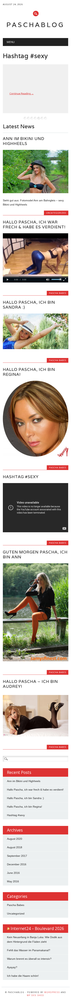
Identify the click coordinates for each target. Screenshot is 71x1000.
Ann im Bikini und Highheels (23, 141)
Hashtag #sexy (25, 55)
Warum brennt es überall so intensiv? (29, 958)
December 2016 (16, 864)
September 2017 (17, 855)
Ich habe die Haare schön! (23, 975)
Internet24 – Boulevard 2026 (37, 928)
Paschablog (35, 24)
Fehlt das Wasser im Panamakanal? (28, 950)
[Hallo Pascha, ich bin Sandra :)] (35, 348)
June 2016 (13, 872)
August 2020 (14, 838)
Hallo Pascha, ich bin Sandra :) (29, 305)
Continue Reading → (21, 93)
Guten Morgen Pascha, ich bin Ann (35, 554)
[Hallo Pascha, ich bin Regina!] (35, 455)
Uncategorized (56, 212)
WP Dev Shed (35, 995)
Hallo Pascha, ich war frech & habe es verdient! (34, 224)
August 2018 (14, 847)
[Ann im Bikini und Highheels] (35, 192)
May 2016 (13, 881)
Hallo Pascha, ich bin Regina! (29, 372)
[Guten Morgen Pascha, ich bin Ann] (35, 660)
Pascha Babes (57, 293)
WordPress (52, 992)
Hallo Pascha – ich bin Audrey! (30, 684)
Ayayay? (12, 967)
